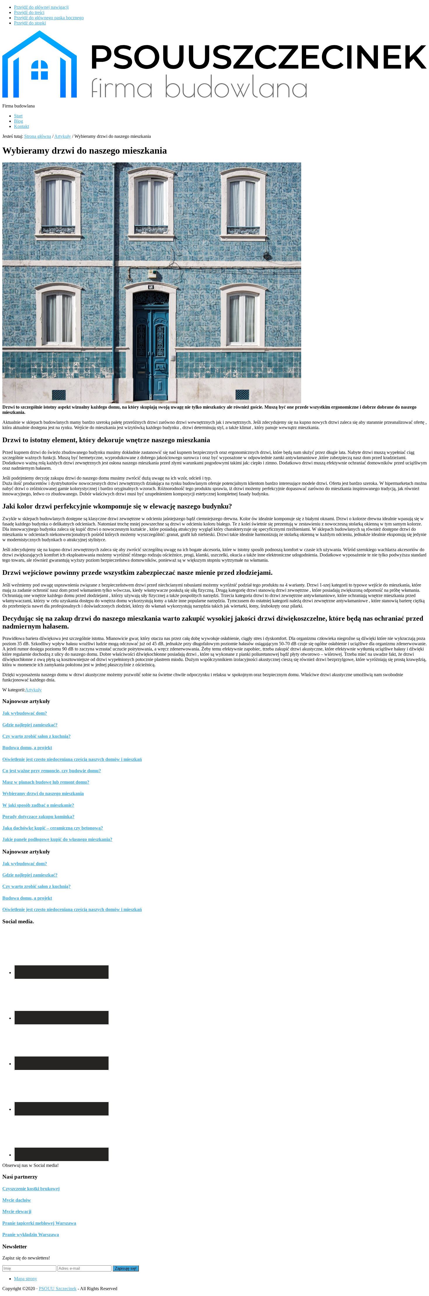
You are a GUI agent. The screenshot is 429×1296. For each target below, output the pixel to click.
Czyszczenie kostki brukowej (31, 1188)
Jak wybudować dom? (24, 713)
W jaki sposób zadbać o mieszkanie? (38, 805)
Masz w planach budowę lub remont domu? (45, 782)
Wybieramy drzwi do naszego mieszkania (43, 793)
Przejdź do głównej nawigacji (41, 7)
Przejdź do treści (29, 12)
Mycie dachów (16, 1200)
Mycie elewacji (16, 1211)
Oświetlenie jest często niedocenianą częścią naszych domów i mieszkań (72, 759)
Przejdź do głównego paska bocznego (49, 17)
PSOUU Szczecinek (57, 1288)
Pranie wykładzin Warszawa (30, 1234)
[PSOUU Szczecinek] (214, 95)
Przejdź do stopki (30, 22)
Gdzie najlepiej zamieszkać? (29, 724)
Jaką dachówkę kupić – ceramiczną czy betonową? (52, 827)
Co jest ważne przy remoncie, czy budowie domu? (51, 770)
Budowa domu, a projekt (27, 747)
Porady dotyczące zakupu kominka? (38, 816)
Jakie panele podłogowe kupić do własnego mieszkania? (57, 839)
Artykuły (33, 689)
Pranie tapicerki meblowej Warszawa (39, 1223)
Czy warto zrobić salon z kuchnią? (36, 736)
